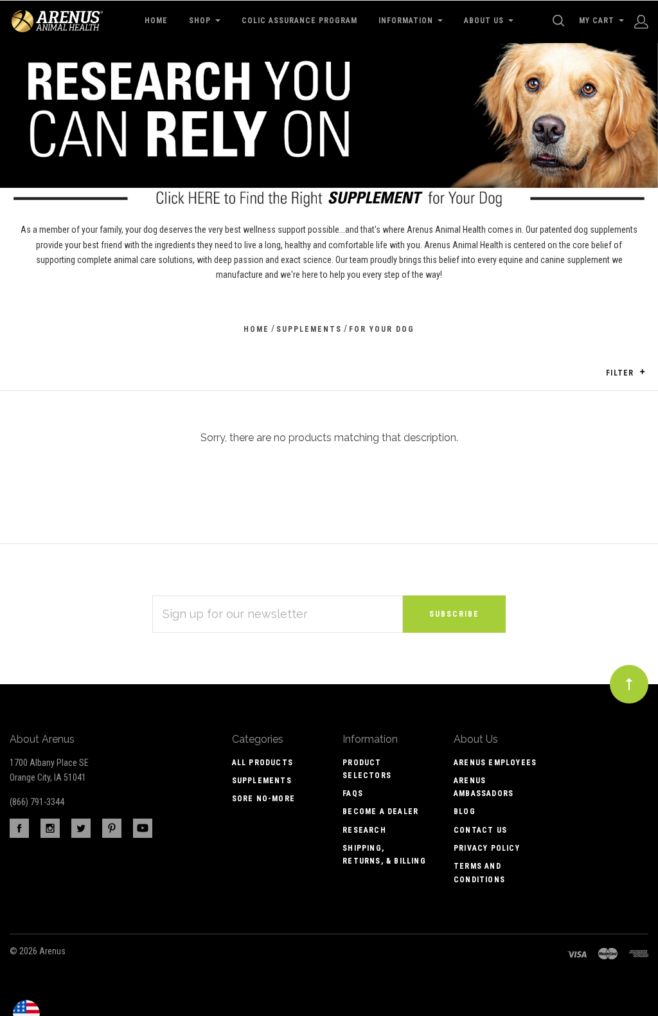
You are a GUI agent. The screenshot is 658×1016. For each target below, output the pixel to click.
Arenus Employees (495, 762)
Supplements (262, 780)
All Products (262, 762)
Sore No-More (263, 798)
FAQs (352, 793)
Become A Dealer (380, 811)
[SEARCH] (561, 20)
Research (364, 830)
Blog (465, 811)
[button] (642, 372)
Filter (621, 372)
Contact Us (480, 830)
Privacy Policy (487, 848)
